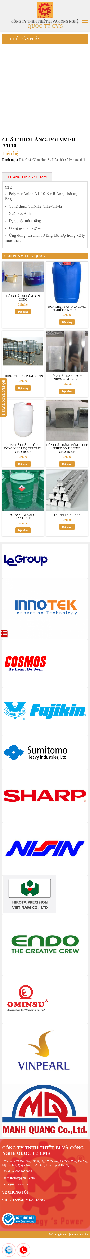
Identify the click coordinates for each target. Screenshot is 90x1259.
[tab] (27, 176)
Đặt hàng (23, 311)
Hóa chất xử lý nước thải (68, 159)
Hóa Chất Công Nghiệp (34, 159)
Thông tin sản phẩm (27, 177)
